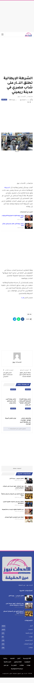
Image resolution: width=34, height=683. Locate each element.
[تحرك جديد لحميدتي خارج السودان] (29, 519)
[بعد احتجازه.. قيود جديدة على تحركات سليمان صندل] (29, 488)
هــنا (22, 298)
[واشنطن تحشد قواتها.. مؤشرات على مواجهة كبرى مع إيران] (24, 412)
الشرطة (7, 188)
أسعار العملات (28, 644)
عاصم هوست (5, 673)
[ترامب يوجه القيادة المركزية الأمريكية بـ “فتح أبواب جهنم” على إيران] (29, 218)
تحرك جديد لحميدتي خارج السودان (14, 517)
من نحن (6, 665)
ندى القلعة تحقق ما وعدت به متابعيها (13, 509)
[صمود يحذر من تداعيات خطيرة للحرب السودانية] (29, 504)
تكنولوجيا (27, 662)
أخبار (31, 626)
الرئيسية (26, 658)
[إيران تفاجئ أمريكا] (9, 412)
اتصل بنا (14, 665)
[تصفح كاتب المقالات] (17, 356)
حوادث (31, 637)
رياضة (5, 658)
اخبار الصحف (29, 640)
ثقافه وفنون (18, 662)
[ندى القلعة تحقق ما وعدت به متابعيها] (29, 512)
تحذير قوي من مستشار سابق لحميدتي (7, 374)
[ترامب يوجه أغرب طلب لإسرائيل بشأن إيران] (29, 226)
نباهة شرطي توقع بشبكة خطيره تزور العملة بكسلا (25, 374)
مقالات (30, 647)
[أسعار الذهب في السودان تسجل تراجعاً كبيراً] (29, 496)
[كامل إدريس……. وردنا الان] (29, 481)
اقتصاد (30, 629)
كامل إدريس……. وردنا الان (17, 478)
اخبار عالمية (4, 99)
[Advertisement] (17, 15)
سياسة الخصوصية (17, 669)
